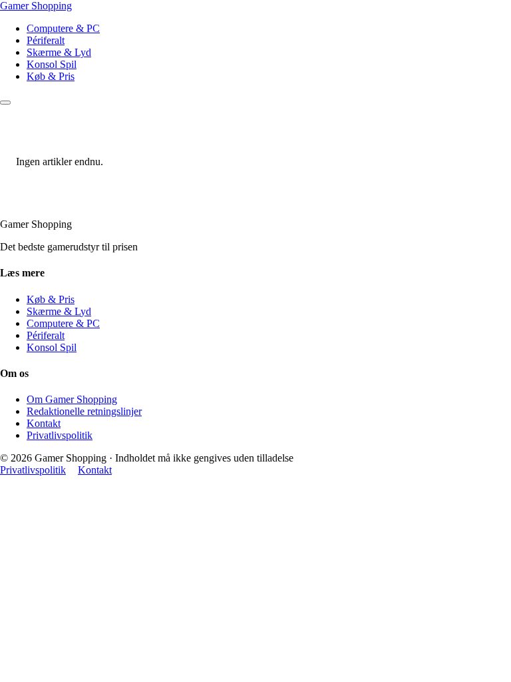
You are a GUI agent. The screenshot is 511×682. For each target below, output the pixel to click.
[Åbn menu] (5, 103)
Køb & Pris (51, 76)
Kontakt (44, 423)
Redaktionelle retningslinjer (84, 411)
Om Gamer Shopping (72, 399)
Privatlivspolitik (59, 435)
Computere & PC (63, 28)
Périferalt (46, 40)
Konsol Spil (52, 64)
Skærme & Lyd (59, 52)
